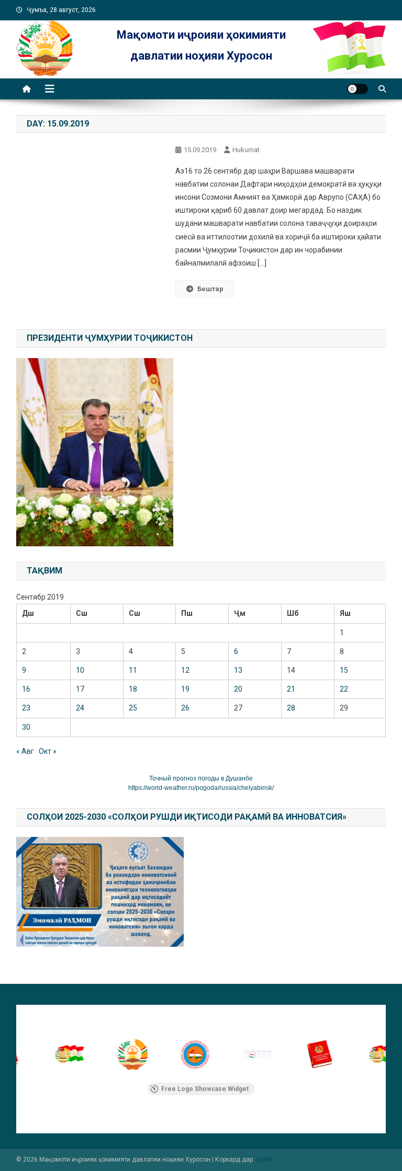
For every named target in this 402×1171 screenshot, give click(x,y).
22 (344, 689)
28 (291, 708)
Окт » (48, 751)
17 (80, 689)
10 (80, 670)
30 (26, 727)
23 (26, 708)
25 (133, 708)
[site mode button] (357, 89)
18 (133, 689)
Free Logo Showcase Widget (205, 1089)
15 (344, 670)
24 (80, 708)
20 (238, 689)
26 (185, 708)
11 (133, 670)
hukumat (246, 150)
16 (26, 689)
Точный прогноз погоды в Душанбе (201, 778)
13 (238, 670)
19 (185, 689)
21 (291, 689)
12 (185, 670)
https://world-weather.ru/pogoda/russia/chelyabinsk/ (201, 787)
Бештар (210, 289)
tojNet (264, 1159)
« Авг (25, 751)
